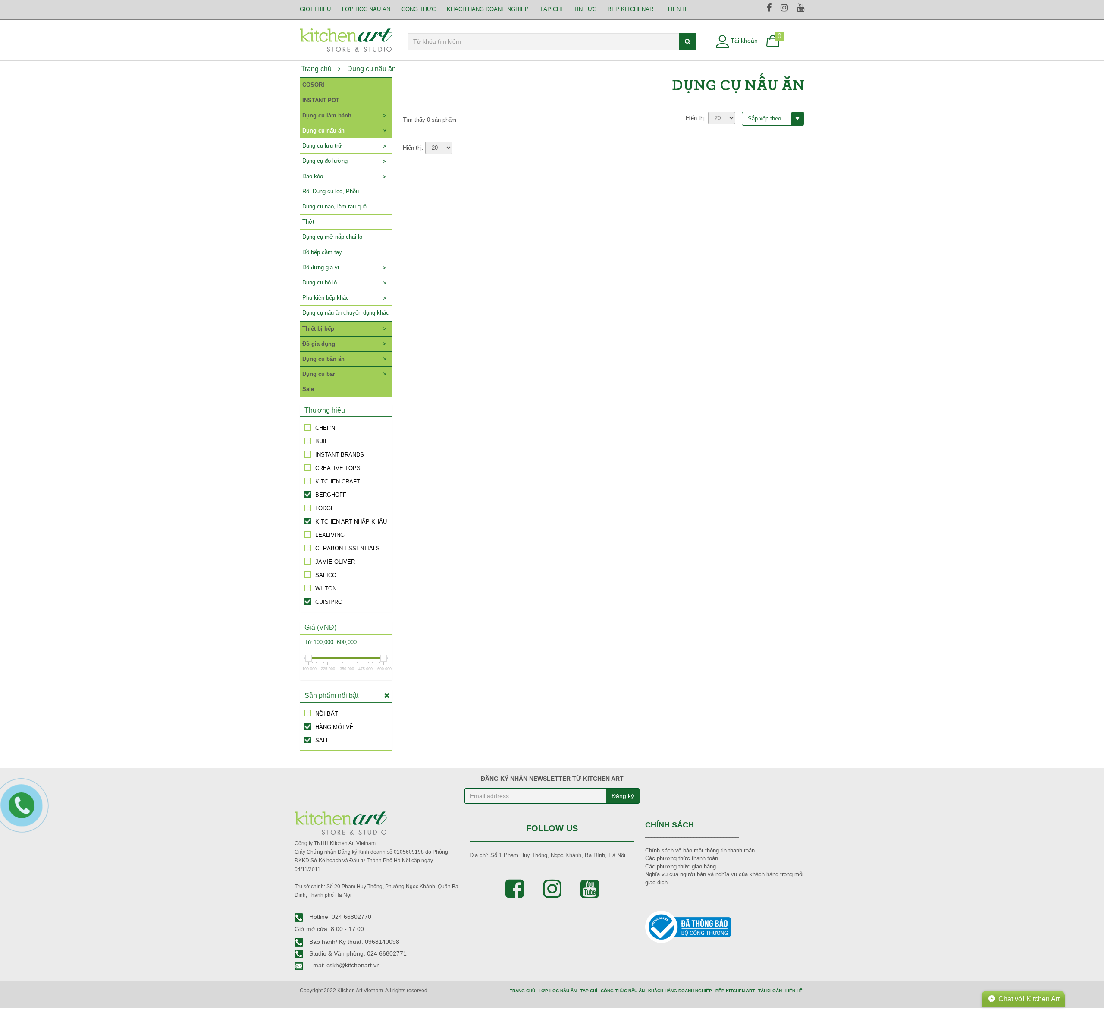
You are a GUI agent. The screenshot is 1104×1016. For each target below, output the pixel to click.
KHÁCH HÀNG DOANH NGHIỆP (680, 990)
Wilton (325, 588)
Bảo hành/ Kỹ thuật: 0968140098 (353, 941)
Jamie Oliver (335, 561)
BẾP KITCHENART (632, 9)
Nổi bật (326, 713)
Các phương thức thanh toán (681, 858)
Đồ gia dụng (318, 344)
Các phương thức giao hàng (680, 866)
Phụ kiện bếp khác (325, 297)
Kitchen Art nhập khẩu (351, 521)
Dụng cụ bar (318, 374)
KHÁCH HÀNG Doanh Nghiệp (488, 9)
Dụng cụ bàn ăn (323, 359)
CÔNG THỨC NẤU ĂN (623, 990)
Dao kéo (312, 176)
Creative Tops (338, 468)
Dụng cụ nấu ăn (371, 69)
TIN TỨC (585, 9)
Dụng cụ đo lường (325, 161)
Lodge (325, 508)
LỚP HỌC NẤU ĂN (366, 9)
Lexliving (330, 535)
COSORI (313, 85)
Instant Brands (339, 454)
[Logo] (346, 39)
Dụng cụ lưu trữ (322, 145)
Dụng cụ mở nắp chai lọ (332, 236)
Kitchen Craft (337, 481)
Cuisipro (328, 602)
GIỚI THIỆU (315, 9)
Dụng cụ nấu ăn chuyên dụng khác (345, 312)
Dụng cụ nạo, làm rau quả (334, 206)
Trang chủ (316, 69)
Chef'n (325, 428)
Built (323, 441)
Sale (308, 389)
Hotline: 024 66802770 (339, 916)
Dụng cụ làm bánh (326, 115)
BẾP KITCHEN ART (735, 990)
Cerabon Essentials (347, 548)
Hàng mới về (334, 727)
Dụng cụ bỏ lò (319, 282)
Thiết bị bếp (318, 328)
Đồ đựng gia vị (320, 267)
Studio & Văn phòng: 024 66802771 (357, 953)
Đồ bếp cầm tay (322, 252)
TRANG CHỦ (522, 990)
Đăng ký (623, 795)
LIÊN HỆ (679, 9)
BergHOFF (330, 495)
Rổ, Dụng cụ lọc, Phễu (330, 191)
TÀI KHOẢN (770, 990)
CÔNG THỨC (418, 9)
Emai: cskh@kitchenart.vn (343, 965)
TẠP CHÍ (551, 9)
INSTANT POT (320, 100)
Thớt (308, 221)
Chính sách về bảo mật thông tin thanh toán (700, 850)
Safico (325, 575)
